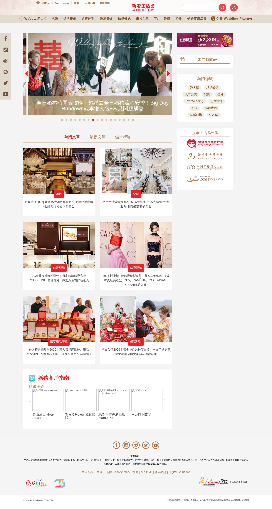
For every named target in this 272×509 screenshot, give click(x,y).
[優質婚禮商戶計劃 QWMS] (205, 143)
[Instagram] (5, 49)
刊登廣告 (185, 500)
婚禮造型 (87, 18)
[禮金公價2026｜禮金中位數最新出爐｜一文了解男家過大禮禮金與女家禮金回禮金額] (136, 319)
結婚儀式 (124, 18)
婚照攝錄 (106, 18)
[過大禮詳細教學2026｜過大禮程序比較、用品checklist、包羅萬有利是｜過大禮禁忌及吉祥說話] (59, 319)
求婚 (55, 18)
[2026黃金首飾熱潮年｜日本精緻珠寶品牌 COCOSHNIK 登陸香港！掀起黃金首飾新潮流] (59, 245)
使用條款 (227, 500)
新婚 (109, 472)
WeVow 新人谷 (35, 18)
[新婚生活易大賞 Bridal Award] (205, 156)
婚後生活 (142, 18)
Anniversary (62, 2)
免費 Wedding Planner (234, 18)
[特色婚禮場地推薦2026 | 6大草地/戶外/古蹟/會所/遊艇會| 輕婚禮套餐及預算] (136, 171)
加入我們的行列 (206, 500)
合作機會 (194, 500)
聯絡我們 (218, 500)
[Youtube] (5, 94)
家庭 (76, 2)
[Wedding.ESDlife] (143, 7)
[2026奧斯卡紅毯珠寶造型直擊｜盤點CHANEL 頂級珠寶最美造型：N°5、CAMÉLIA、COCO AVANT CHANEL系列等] (136, 245)
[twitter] (5, 82)
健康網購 (104, 2)
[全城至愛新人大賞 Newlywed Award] (205, 167)
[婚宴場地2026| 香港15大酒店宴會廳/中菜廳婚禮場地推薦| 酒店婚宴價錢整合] (59, 171)
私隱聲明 (236, 500)
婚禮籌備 (69, 18)
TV (156, 18)
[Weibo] (5, 60)
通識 (167, 18)
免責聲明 (161, 463)
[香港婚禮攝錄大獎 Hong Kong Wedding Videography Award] (205, 179)
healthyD (89, 2)
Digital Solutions (179, 472)
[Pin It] (5, 71)
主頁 (169, 500)
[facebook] (5, 38)
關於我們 (176, 500)
